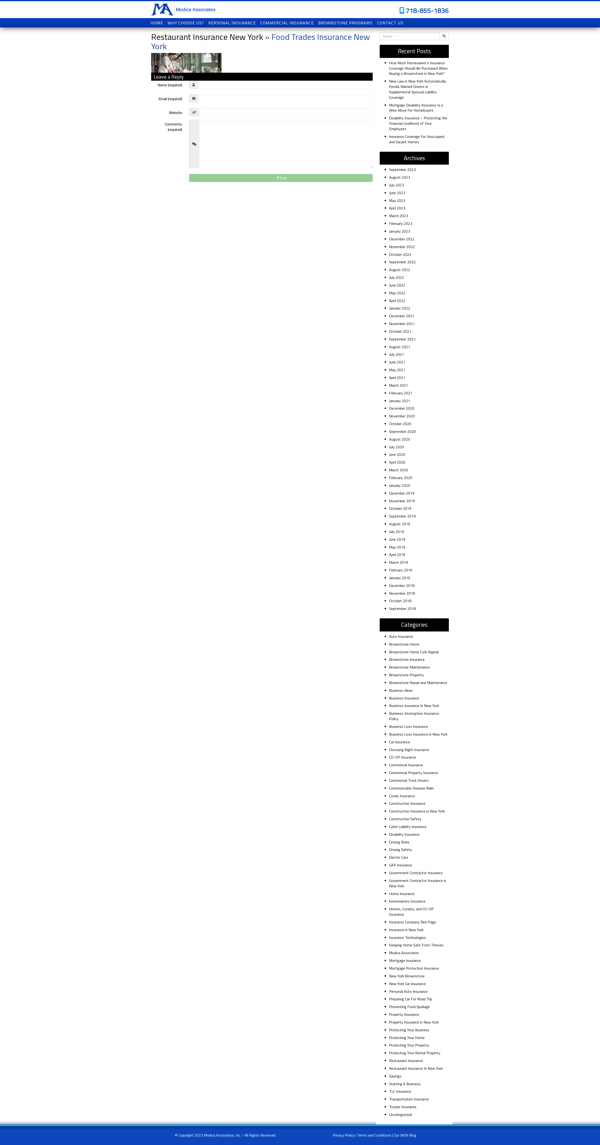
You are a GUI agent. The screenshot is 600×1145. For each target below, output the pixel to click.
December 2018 (401, 585)
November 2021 (402, 323)
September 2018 (402, 608)
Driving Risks (399, 842)
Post (282, 177)
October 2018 (400, 601)
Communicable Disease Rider (411, 788)
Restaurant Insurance (406, 1060)
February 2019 (400, 570)
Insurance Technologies (407, 937)
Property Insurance (404, 1014)
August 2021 (399, 347)
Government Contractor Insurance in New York (417, 883)
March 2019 (398, 562)
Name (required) (170, 85)
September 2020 (402, 431)
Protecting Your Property (409, 1045)
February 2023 (400, 223)
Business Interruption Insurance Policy (414, 716)
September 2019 (402, 516)
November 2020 (402, 416)
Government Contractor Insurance (416, 873)
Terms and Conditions (374, 1135)
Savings (395, 1076)
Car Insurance (399, 742)
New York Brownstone (407, 976)
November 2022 (402, 246)
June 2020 (397, 454)
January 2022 (399, 308)
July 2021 (396, 354)
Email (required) (170, 99)
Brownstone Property (406, 675)
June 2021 (397, 362)
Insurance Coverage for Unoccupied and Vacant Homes (416, 139)
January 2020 (399, 485)
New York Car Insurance (407, 983)
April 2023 (397, 208)
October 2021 (400, 331)
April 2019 (397, 554)
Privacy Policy (343, 1135)
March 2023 (398, 216)
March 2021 (398, 385)
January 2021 (399, 401)
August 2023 (399, 177)
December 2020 (401, 408)
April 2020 (397, 462)
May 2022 (397, 293)
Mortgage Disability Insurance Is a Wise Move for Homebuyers (416, 107)
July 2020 (396, 447)
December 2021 (401, 316)
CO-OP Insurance (402, 757)
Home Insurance (402, 893)
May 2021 (397, 370)
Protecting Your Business (409, 1030)
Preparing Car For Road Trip (410, 999)
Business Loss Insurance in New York (418, 734)
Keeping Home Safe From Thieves (416, 945)
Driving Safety (400, 849)
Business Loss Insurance (408, 726)
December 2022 (401, 239)
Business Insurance (404, 698)
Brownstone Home (404, 644)
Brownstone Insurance (407, 659)
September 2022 (402, 262)
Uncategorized (400, 1114)
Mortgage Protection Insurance (414, 968)
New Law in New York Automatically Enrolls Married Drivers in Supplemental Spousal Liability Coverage (417, 89)
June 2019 (397, 539)
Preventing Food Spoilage (409, 1006)
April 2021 (397, 377)
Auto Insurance (401, 636)
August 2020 (399, 439)
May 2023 (397, 200)
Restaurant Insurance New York (207, 36)
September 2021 (402, 339)
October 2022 (400, 254)
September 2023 (402, 169)
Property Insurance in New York (414, 1022)
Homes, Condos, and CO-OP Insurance (411, 911)
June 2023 (397, 193)
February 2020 (400, 477)
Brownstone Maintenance (409, 667)
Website (175, 112)
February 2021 (400, 393)
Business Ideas (401, 690)
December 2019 (401, 493)
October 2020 (400, 424)
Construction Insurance (407, 803)
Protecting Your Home (407, 1037)
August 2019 (399, 524)
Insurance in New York (406, 930)
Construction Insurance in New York (417, 811)
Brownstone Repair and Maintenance (418, 682)
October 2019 (400, 508)
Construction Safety (405, 819)
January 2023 (399, 231)
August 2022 (399, 269)
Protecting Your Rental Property (414, 1053)
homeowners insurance (407, 901)
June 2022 (397, 285)
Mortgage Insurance (405, 960)
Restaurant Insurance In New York (416, 1068)
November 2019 (402, 501)
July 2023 (396, 185)
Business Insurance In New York (414, 705)
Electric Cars (398, 857)
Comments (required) (173, 126)
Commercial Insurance (406, 765)
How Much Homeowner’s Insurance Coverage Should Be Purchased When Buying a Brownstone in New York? (418, 68)
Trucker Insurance (402, 1107)
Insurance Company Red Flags (412, 922)
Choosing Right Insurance (409, 749)
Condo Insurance (402, 796)
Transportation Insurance (409, 1099)
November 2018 (402, 593)
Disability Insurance (404, 834)
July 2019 (396, 531)
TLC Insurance (400, 1091)
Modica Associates (404, 953)
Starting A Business (405, 1084)
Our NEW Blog (405, 1135)
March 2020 (398, 470)
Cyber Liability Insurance (408, 826)
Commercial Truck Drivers (409, 780)
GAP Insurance (400, 865)
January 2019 (399, 578)
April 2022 (397, 300)
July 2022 (396, 277)
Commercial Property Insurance (413, 772)
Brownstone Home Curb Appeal (414, 652)
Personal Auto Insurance (408, 991)
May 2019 (397, 547)
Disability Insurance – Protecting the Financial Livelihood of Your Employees (418, 123)
